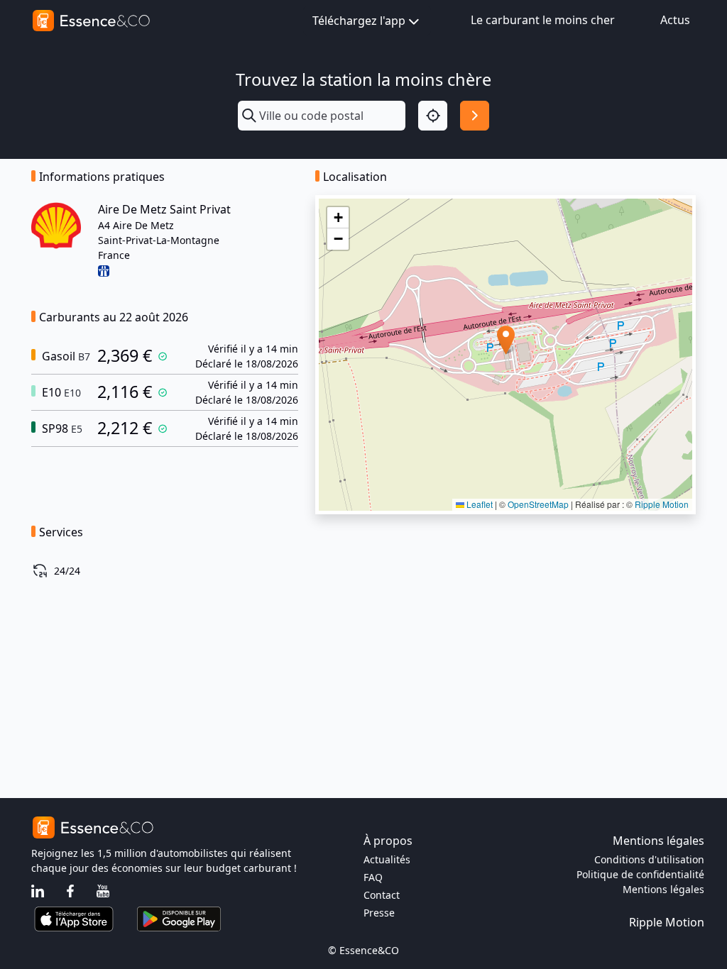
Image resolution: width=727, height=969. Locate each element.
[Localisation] (432, 115)
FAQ (373, 877)
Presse (379, 912)
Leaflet (478, 504)
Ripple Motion (662, 504)
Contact (382, 895)
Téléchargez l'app (358, 20)
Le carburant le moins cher (543, 20)
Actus (675, 20)
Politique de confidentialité (640, 874)
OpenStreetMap (538, 504)
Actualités (387, 859)
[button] (506, 340)
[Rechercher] (474, 115)
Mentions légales (663, 889)
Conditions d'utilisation (649, 859)
